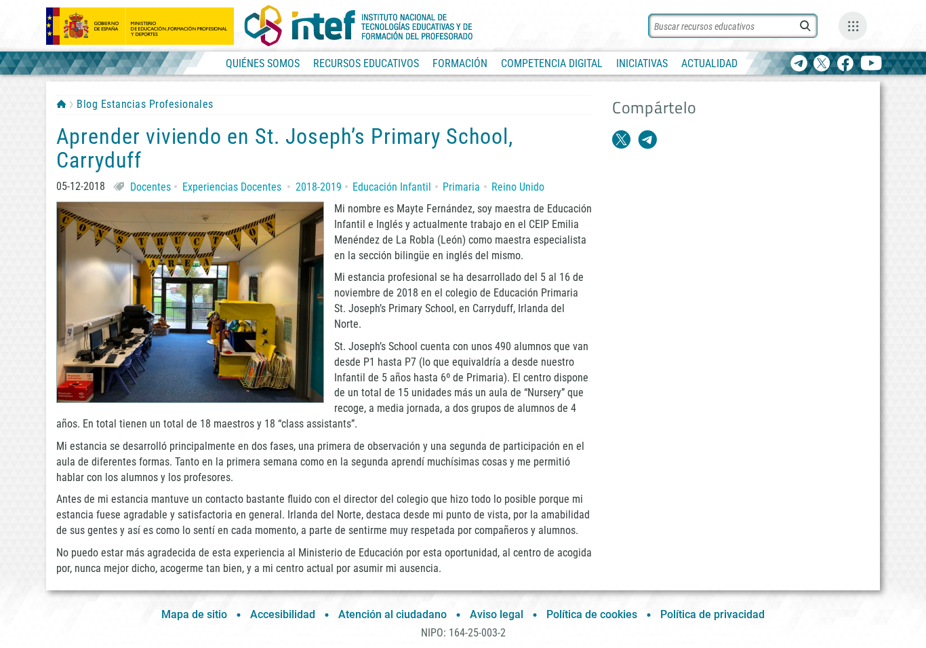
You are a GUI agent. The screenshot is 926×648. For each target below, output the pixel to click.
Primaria (461, 186)
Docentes (150, 186)
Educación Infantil (392, 186)
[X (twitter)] (821, 64)
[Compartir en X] (621, 139)
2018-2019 (319, 186)
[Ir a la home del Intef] (358, 26)
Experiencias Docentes (231, 186)
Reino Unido (517, 186)
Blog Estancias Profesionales (145, 104)
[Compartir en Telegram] (647, 139)
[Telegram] (798, 64)
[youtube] (871, 64)
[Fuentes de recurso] (853, 26)
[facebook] (845, 64)
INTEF (61, 104)
